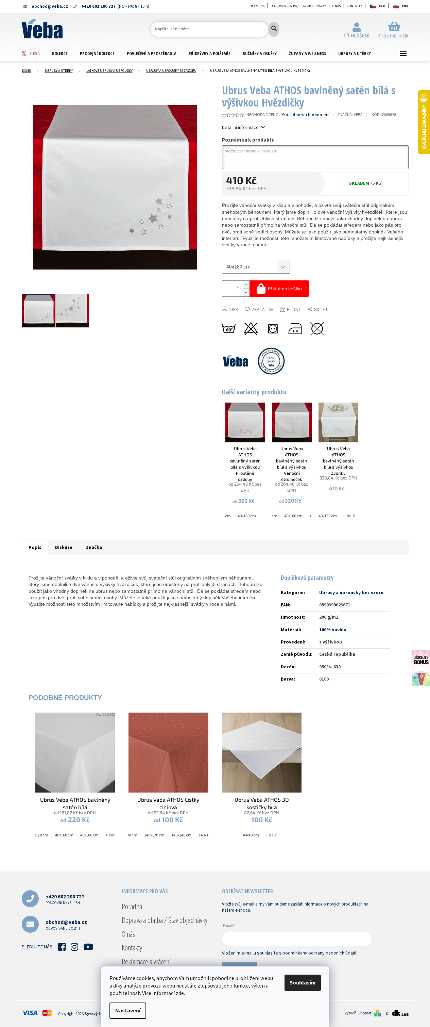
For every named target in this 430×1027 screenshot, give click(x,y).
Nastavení (127, 1010)
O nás (336, 6)
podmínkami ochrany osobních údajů (319, 953)
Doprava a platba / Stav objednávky (298, 6)
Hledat (273, 29)
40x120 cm (39, 835)
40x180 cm (247, 516)
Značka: (350, 115)
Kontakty (354, 6)
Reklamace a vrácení (146, 961)
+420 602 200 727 (65, 899)
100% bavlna (332, 629)
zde (180, 993)
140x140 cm (181, 835)
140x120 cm (154, 835)
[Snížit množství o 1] (246, 292)
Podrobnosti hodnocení (305, 115)
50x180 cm (128, 835)
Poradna (257, 6)
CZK (382, 6)
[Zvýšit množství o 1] (246, 285)
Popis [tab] (35, 547)
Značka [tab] (94, 547)
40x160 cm (64, 835)
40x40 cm (251, 835)
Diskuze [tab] (63, 547)
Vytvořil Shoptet (358, 1013)
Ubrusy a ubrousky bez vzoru (351, 592)
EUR (405, 6)
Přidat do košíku (285, 288)
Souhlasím (303, 983)
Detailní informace (240, 127)
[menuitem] (37, 53)
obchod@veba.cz (66, 924)
